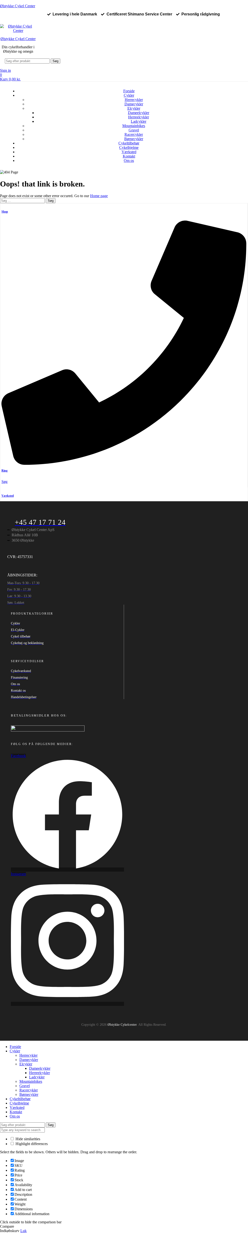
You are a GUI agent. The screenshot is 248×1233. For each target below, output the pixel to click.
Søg (55, 61)
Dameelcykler (138, 113)
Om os (129, 160)
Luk (23, 1231)
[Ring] (123, 463)
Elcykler (133, 108)
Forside (129, 91)
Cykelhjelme (129, 147)
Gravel (134, 130)
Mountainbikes (133, 126)
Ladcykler (138, 121)
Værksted (129, 152)
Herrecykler (134, 100)
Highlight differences (31, 1144)
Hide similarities (27, 1139)
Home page (99, 196)
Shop (4, 211)
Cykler (129, 95)
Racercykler (133, 134)
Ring (4, 470)
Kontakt (129, 156)
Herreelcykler (138, 117)
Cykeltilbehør (128, 143)
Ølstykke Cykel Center (17, 6)
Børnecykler (133, 139)
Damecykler (133, 104)
